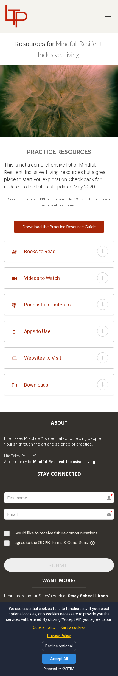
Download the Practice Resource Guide (59, 226)
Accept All (59, 659)
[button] (102, 251)
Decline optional (59, 646)
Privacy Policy (59, 635)
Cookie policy (44, 627)
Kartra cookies (73, 627)
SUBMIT (59, 565)
